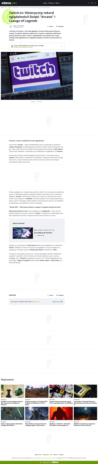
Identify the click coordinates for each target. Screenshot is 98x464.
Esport (9, 7)
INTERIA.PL (65, 458)
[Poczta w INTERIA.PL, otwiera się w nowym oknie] (92, 3)
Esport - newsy (16, 7)
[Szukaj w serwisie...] (89, 3)
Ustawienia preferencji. (52, 457)
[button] (45, 3)
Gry (6, 7)
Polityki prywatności (42, 458)
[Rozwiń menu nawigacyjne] (95, 3)
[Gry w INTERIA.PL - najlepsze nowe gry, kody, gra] (14, 3)
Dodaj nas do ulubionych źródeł (29, 47)
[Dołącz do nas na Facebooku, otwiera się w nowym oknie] (61, 301)
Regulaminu (32, 458)
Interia (2, 7)
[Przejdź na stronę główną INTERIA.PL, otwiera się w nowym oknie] (6, 3)
